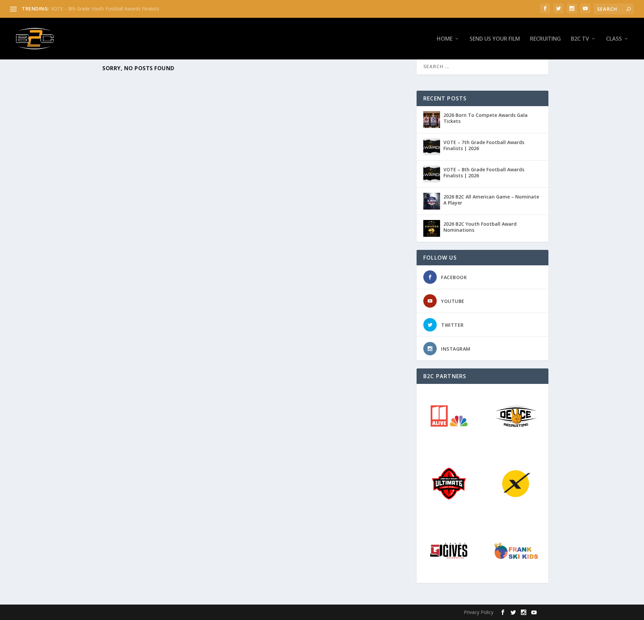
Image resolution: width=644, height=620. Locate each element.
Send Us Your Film (495, 39)
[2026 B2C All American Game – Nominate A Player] (431, 201)
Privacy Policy (478, 612)
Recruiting (545, 39)
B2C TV (580, 39)
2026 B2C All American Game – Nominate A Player (491, 199)
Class (614, 39)
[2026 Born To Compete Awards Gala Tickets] (431, 119)
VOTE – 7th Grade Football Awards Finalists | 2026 (483, 145)
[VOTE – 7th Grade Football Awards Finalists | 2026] (431, 146)
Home (444, 39)
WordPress (216, 612)
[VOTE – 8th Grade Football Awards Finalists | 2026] (431, 174)
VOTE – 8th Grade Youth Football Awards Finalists (105, 8)
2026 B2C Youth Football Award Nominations (480, 227)
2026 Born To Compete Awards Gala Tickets (485, 118)
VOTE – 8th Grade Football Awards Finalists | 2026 (483, 172)
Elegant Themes (154, 612)
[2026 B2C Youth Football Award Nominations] (431, 228)
